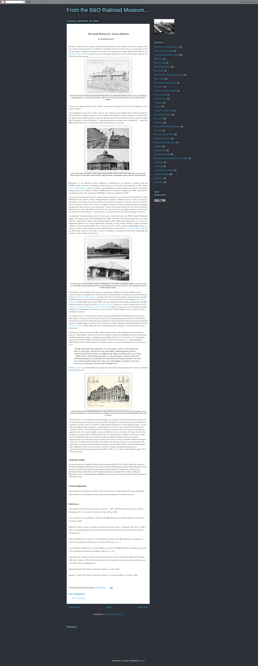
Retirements (159, 162)
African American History (163, 51)
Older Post (142, 607)
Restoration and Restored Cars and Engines (171, 158)
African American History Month (166, 55)
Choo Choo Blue (160, 95)
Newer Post (74, 607)
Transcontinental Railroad (164, 170)
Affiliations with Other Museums (166, 47)
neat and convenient (105, 304)
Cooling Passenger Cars (163, 111)
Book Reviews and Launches (165, 83)
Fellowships (158, 123)
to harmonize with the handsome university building (88, 307)
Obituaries (158, 146)
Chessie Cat (159, 87)
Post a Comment (78, 598)
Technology (158, 166)
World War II (159, 182)
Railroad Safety (160, 150)
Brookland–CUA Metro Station (85, 297)
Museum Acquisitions (162, 138)
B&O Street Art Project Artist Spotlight (169, 75)
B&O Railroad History (162, 67)
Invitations (158, 131)
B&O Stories (159, 71)
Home (109, 607)
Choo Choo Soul (160, 99)
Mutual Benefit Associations (165, 142)
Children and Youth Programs (165, 91)
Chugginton (158, 103)
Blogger (142, 661)
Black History (159, 79)
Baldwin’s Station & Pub (78, 54)
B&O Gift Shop (160, 63)
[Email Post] (110, 588)
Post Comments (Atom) (113, 614)
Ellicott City (158, 119)
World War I (158, 178)
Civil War (157, 107)
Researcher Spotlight (162, 154)
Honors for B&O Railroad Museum (167, 126)
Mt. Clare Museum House (164, 134)
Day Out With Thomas (162, 115)
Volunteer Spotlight (161, 174)
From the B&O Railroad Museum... (107, 10)
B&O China (158, 59)
